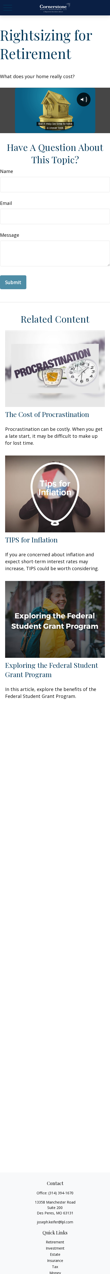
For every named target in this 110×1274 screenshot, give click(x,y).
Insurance (55, 1260)
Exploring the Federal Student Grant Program (51, 669)
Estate (55, 1254)
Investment (55, 1248)
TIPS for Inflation (31, 539)
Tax (55, 1266)
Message (9, 235)
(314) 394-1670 (60, 1192)
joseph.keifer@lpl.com (55, 1222)
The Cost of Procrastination (47, 414)
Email (6, 203)
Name (6, 171)
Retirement (55, 1242)
